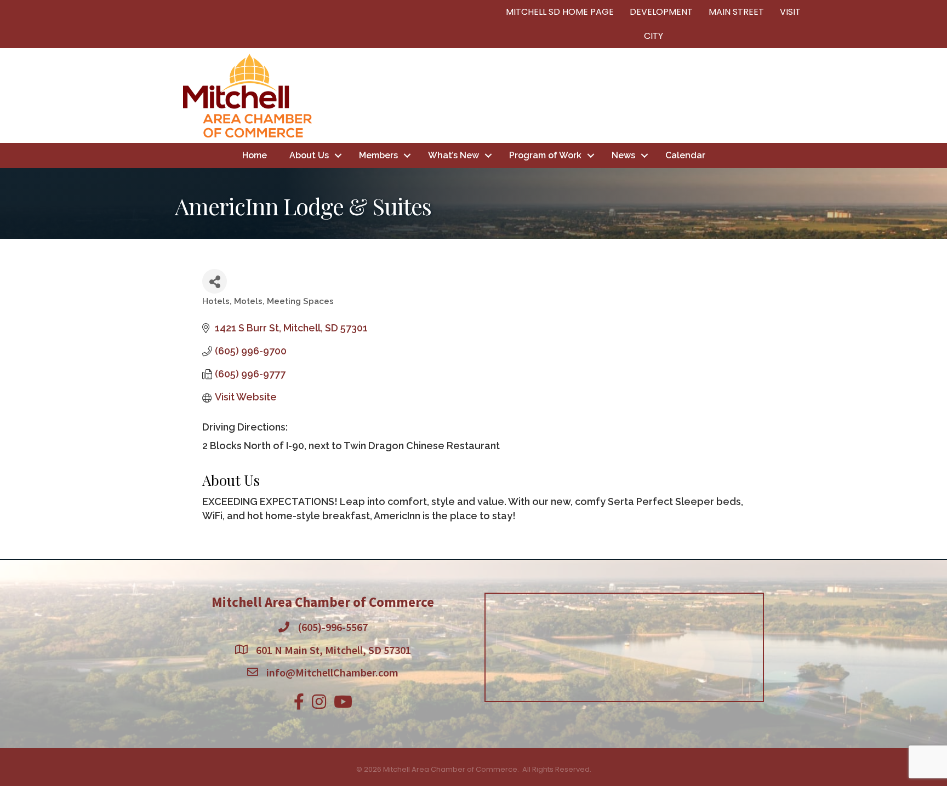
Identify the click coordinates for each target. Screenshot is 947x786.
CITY (653, 36)
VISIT (790, 11)
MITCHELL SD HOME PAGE (560, 11)
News (623, 155)
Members (378, 155)
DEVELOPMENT (661, 11)
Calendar (685, 155)
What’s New (453, 155)
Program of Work (545, 155)
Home (254, 155)
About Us (309, 155)
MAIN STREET (736, 11)
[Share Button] (214, 281)
